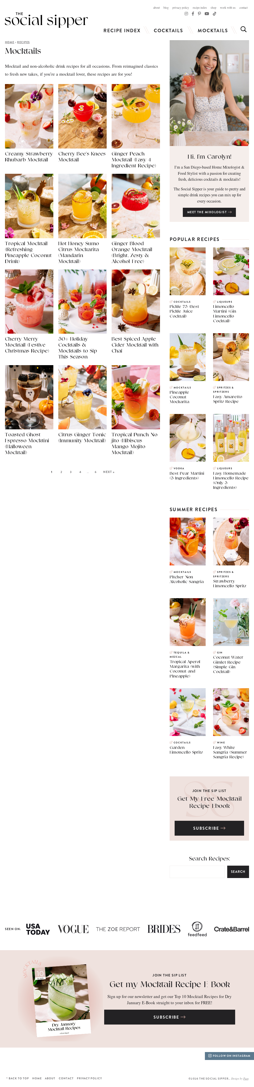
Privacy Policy (180, 7)
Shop (213, 7)
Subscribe (206, 828)
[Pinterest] (199, 13)
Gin (220, 652)
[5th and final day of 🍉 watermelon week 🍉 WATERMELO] (111, 1061)
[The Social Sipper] (46, 20)
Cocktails (168, 30)
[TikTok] (193, 13)
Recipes (23, 42)
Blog (166, 7)
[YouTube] (207, 13)
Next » (109, 472)
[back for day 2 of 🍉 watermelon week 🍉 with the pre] (206, 1061)
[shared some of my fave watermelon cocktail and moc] (79, 1061)
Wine (221, 742)
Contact (243, 7)
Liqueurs (224, 302)
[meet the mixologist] (209, 93)
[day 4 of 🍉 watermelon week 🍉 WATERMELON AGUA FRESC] (143, 1061)
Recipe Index (200, 7)
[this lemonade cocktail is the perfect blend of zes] (48, 1061)
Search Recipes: (209, 858)
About (156, 7)
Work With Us (228, 7)
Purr (245, 1078)
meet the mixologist (207, 212)
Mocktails (213, 30)
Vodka (179, 468)
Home (9, 42)
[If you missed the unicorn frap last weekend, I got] (16, 1061)
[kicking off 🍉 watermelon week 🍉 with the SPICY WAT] (238, 1061)
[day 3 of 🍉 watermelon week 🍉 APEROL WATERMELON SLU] (174, 1061)
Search (238, 871)
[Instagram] (186, 13)
